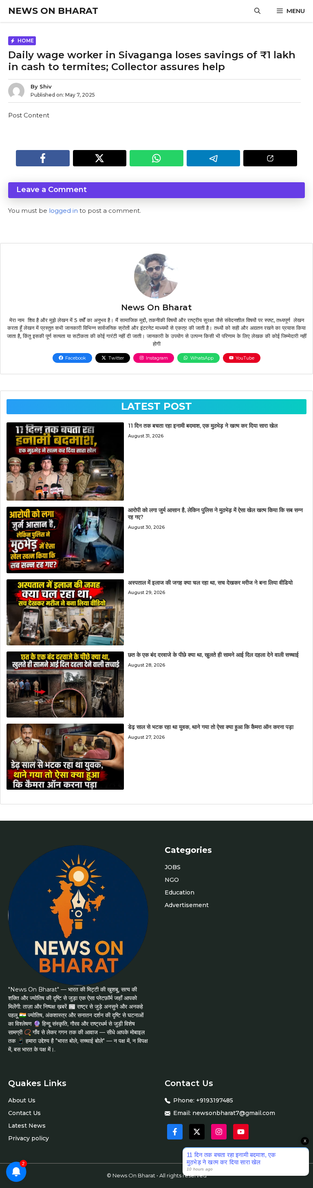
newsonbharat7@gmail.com (233, 1113)
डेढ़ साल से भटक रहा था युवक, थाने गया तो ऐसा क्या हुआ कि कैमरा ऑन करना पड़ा (210, 727)
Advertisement (187, 905)
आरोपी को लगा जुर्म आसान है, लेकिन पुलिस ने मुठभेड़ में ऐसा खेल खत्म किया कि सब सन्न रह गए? (215, 513)
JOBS (173, 867)
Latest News (27, 1125)
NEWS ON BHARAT (53, 10)
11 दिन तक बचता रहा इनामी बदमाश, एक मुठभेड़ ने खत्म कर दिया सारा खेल (203, 425)
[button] (257, 11)
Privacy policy (28, 1138)
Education (179, 892)
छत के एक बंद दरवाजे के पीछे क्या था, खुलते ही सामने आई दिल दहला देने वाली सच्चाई (213, 654)
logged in (63, 210)
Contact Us (24, 1113)
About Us (21, 1100)
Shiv (46, 86)
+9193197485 (214, 1100)
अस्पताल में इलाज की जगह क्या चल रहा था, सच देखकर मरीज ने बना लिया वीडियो (210, 582)
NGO (172, 879)
